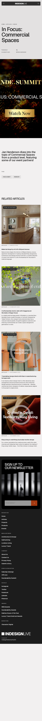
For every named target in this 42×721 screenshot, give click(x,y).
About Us (5, 554)
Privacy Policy (6, 560)
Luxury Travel (6, 546)
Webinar (16, 177)
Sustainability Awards (9, 610)
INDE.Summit (7, 177)
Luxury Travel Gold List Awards (12, 616)
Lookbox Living (7, 543)
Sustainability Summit (9, 578)
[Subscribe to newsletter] (34, 503)
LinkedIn (4, 595)
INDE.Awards (6, 607)
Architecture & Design (9, 537)
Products (5, 525)
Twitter (4, 589)
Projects (4, 522)
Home (3, 516)
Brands (4, 528)
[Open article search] (38, 3)
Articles (4, 519)
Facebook (5, 592)
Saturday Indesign (8, 572)
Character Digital (7, 624)
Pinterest (5, 599)
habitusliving (6, 540)
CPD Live (4, 575)
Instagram (5, 586)
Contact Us (5, 557)
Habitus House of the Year (10, 613)
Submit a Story (7, 563)
